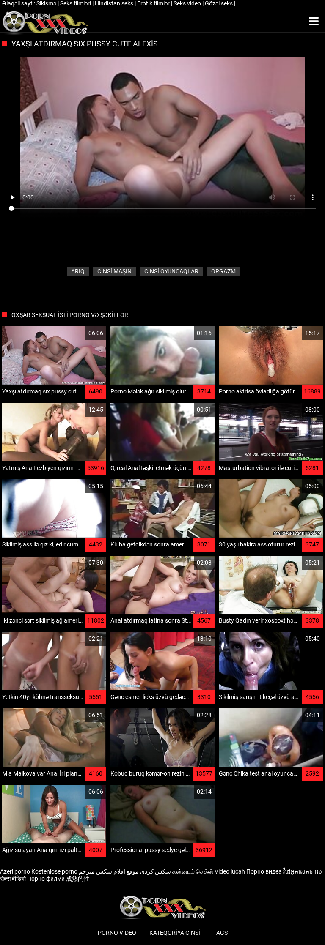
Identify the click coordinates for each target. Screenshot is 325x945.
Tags (220, 932)
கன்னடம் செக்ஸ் (192, 871)
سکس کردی (155, 871)
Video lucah (230, 871)
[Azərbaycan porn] (45, 21)
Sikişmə (47, 3)
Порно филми (46, 878)
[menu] (314, 21)
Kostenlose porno (54, 871)
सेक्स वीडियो (13, 878)
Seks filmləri (76, 3)
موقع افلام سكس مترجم (109, 871)
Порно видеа (264, 871)
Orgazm (223, 271)
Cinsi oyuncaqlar (171, 271)
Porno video (117, 932)
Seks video (188, 3)
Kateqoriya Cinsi (174, 932)
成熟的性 (78, 878)
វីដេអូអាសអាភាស (302, 871)
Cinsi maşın (114, 271)
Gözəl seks (219, 3)
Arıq (78, 271)
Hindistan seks (115, 3)
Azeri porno (15, 871)
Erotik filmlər (154, 3)
